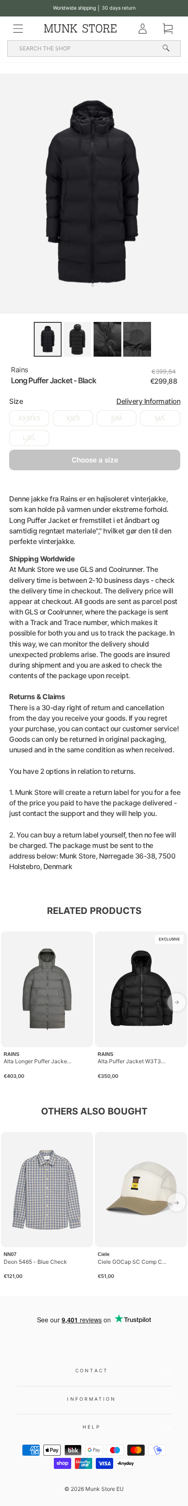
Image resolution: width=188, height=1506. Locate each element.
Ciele (104, 1254)
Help (91, 1427)
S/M (116, 418)
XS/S (73, 418)
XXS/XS (29, 418)
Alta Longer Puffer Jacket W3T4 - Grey (38, 1061)
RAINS (11, 1054)
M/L (160, 418)
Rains (19, 369)
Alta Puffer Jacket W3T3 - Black (132, 1061)
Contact (91, 1370)
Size (94, 401)
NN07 (10, 1254)
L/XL (29, 438)
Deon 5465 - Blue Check (35, 1261)
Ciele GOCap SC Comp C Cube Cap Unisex (132, 1261)
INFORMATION (91, 1399)
